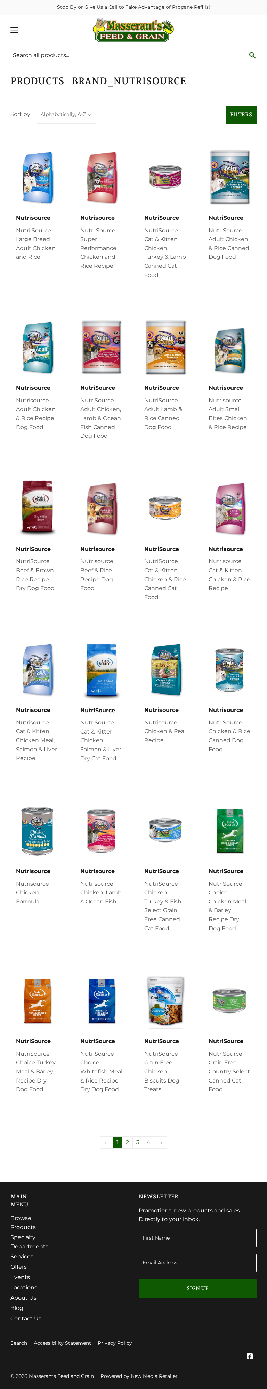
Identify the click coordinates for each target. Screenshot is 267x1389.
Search (18, 1343)
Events (20, 1277)
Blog (16, 1308)
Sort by (20, 114)
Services (21, 1256)
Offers (18, 1267)
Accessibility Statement (62, 1343)
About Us (23, 1298)
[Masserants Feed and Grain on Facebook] (250, 1357)
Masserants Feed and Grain (61, 1376)
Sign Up (198, 1288)
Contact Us (25, 1318)
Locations (23, 1287)
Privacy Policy (115, 1343)
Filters (241, 114)
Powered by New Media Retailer (139, 1376)
